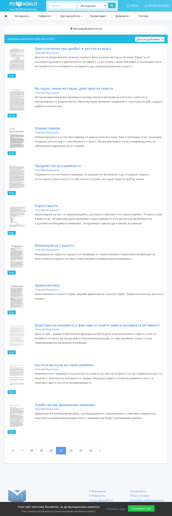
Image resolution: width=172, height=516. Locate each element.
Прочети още (116, 509)
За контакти (138, 491)
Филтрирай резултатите (87, 28)
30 (51, 450)
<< (12, 450)
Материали (22, 16)
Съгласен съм (141, 508)
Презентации (98, 16)
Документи (122, 16)
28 (31, 450)
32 (70, 450)
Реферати (44, 16)
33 (80, 450)
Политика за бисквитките (147, 500)
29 (41, 450)
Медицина (52, 53)
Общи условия (139, 496)
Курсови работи (70, 16)
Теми (38, 53)
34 (90, 450)
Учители (143, 16)
